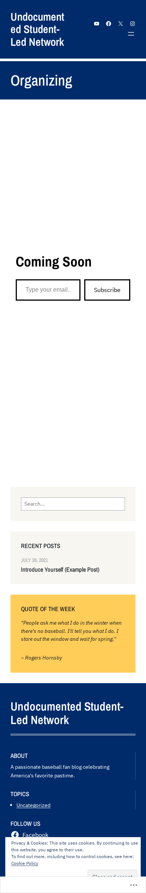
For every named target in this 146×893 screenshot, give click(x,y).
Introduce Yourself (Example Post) (60, 570)
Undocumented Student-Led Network (37, 29)
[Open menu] (131, 33)
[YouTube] (97, 24)
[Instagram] (133, 24)
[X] (121, 24)
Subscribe (107, 290)
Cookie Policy (24, 863)
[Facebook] (109, 24)
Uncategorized (33, 805)
